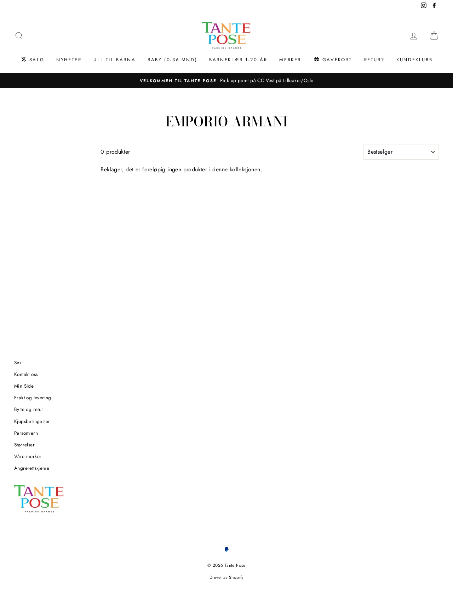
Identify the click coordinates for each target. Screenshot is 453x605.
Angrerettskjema (31, 468)
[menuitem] (32, 59)
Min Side (24, 385)
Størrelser (24, 444)
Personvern (26, 432)
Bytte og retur (29, 409)
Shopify (236, 577)
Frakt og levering (32, 397)
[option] (226, 81)
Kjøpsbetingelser (32, 421)
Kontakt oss (26, 374)
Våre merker (27, 456)
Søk (18, 362)
